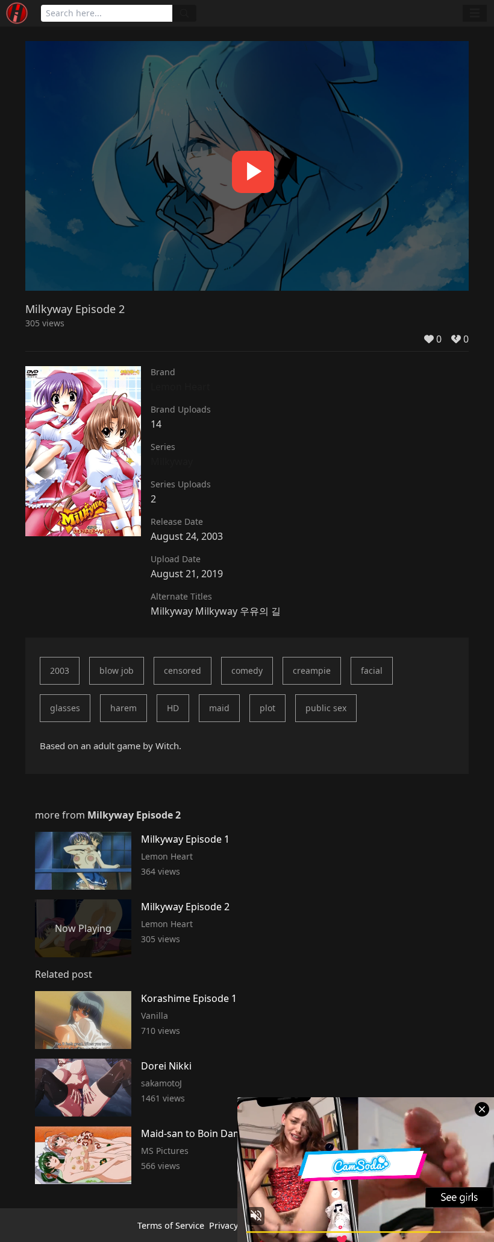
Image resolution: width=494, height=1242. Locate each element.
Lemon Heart (180, 386)
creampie (312, 670)
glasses (65, 708)
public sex (325, 708)
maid (219, 708)
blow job (116, 670)
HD (173, 708)
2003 (59, 670)
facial (372, 670)
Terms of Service (170, 1225)
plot (267, 708)
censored (182, 670)
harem (123, 708)
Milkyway (172, 461)
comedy (247, 670)
